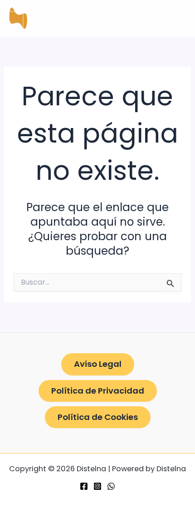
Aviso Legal (98, 364)
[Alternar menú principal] (176, 18)
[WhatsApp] (111, 486)
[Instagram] (97, 486)
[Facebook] (84, 486)
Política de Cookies (98, 417)
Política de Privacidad (97, 390)
